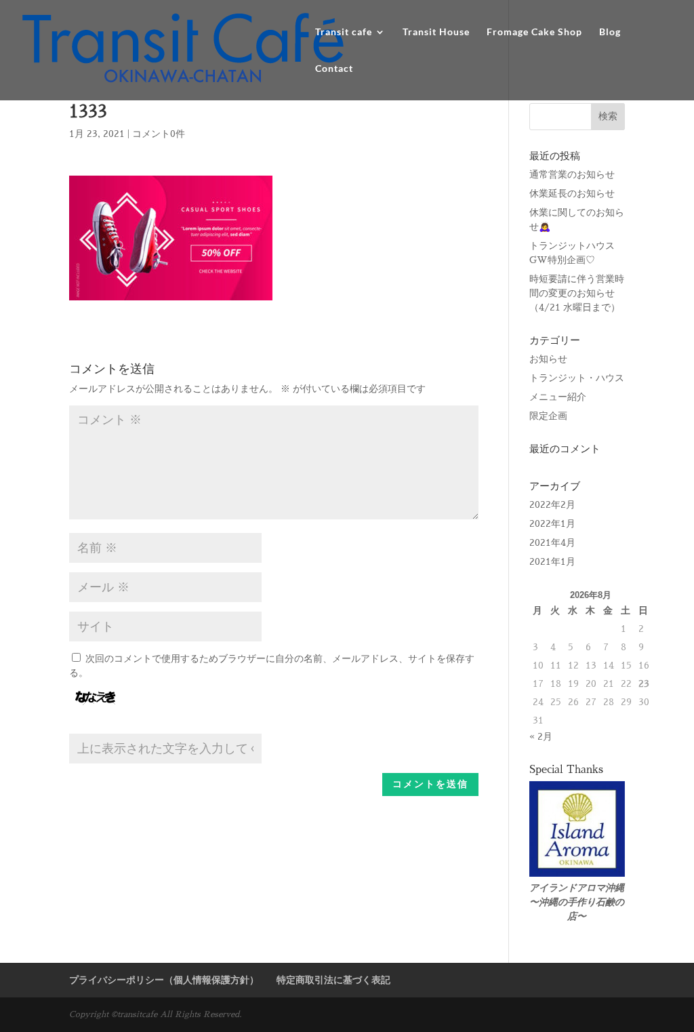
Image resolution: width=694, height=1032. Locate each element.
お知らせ (548, 358)
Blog (610, 32)
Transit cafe (343, 32)
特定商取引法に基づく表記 (333, 980)
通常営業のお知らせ (572, 174)
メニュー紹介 (557, 396)
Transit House (436, 32)
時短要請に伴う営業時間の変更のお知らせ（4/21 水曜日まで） (576, 293)
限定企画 (548, 415)
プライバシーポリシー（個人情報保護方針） (164, 980)
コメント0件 (158, 133)
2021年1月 (552, 561)
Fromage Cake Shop (534, 32)
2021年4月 (552, 542)
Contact (334, 69)
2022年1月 (552, 523)
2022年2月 (552, 504)
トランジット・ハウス (576, 377)
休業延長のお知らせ (572, 193)
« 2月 (540, 736)
